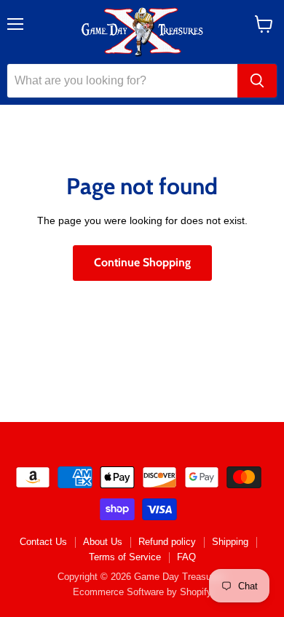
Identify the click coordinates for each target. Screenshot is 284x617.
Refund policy (167, 541)
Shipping (230, 541)
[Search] (257, 80)
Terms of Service (125, 557)
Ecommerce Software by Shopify (142, 591)
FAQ (186, 557)
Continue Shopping (142, 262)
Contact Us (43, 541)
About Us (102, 541)
